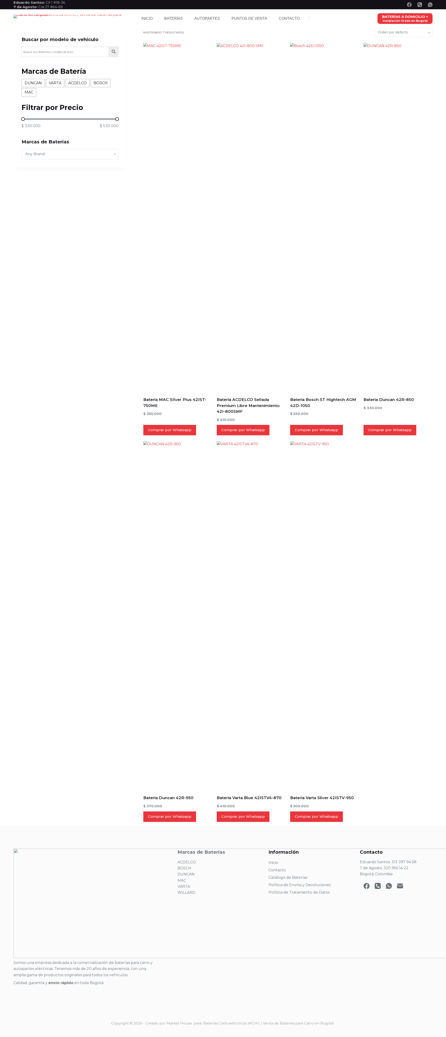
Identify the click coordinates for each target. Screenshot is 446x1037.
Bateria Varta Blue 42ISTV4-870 (249, 797)
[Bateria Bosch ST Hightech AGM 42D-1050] (324, 217)
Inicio (147, 18)
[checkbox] (33, 83)
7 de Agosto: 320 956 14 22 (384, 868)
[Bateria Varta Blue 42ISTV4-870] (251, 615)
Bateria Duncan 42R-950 (168, 797)
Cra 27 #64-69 (38, 7)
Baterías (173, 18)
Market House (179, 1023)
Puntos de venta (249, 18)
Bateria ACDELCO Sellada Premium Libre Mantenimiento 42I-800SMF (248, 405)
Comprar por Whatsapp (169, 430)
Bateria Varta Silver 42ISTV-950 (322, 797)
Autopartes (207, 18)
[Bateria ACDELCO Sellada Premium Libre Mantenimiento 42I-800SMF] (251, 217)
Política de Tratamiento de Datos (299, 892)
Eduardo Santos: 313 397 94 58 (388, 862)
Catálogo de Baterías (288, 877)
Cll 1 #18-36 (55, 2)
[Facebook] (409, 4)
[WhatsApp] (430, 4)
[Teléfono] (419, 4)
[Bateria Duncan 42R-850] (398, 217)
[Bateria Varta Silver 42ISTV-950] (324, 615)
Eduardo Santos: (29, 2)
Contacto (289, 18)
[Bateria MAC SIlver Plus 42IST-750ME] (177, 217)
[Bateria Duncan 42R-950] (177, 615)
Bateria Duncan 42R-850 (389, 399)
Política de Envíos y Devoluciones (300, 885)
